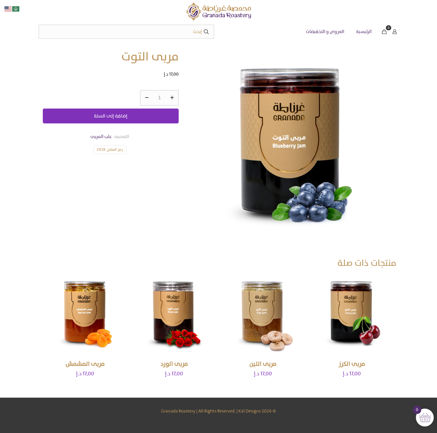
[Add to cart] (319, 281)
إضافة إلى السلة (111, 116)
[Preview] (319, 320)
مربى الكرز (352, 364)
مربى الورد (174, 364)
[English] (8, 9)
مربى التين (262, 364)
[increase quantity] (172, 98)
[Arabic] (16, 9)
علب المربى (101, 136)
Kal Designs (249, 411)
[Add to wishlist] (319, 307)
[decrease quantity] (147, 98)
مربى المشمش (85, 364)
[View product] (319, 294)
